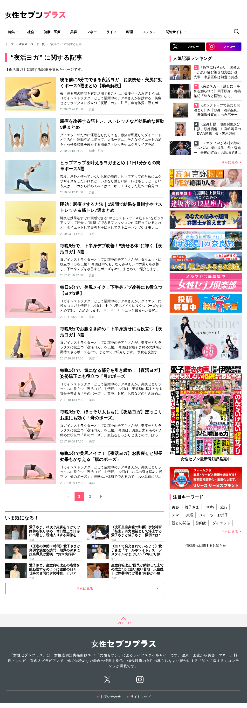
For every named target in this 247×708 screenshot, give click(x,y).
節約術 (201, 523)
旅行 (223, 507)
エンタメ (149, 32)
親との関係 (181, 523)
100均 (209, 507)
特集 (11, 32)
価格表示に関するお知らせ (205, 545)
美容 (73, 32)
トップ (9, 44)
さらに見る (229, 162)
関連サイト (174, 32)
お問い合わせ (110, 696)
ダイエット (221, 523)
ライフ (111, 32)
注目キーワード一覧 (32, 44)
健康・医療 (52, 32)
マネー (92, 32)
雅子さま (192, 507)
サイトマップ (140, 696)
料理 (129, 32)
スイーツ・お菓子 (213, 515)
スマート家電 (182, 515)
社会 (30, 32)
